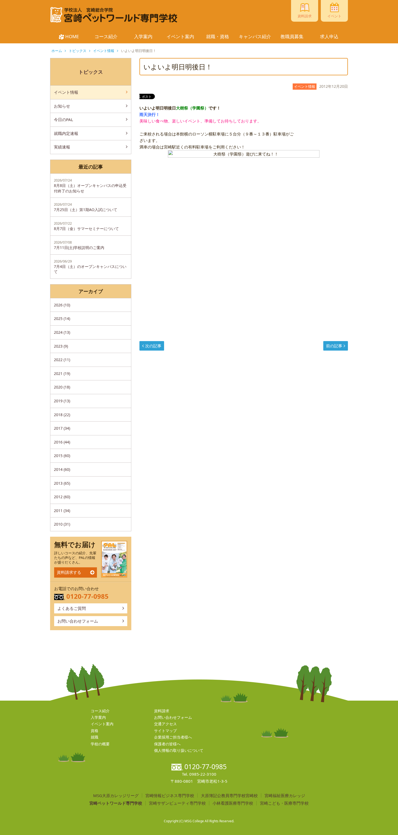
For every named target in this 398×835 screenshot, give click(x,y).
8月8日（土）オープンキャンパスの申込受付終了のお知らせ (90, 185)
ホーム (56, 50)
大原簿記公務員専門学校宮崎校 (229, 795)
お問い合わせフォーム (77, 621)
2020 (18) (62, 387)
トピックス (77, 50)
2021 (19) (62, 373)
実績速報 (62, 147)
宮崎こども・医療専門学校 (284, 803)
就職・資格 (217, 36)
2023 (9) (61, 346)
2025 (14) (62, 318)
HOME (72, 36)
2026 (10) (62, 305)
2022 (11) (62, 359)
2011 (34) (62, 510)
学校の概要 (100, 743)
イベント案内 (180, 36)
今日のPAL (63, 119)
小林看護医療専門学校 (233, 803)
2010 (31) (62, 524)
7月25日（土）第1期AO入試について (85, 207)
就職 (94, 737)
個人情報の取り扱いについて (178, 750)
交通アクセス (165, 723)
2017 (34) (62, 428)
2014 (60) (62, 469)
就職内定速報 (66, 133)
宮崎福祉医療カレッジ (285, 795)
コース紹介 (106, 36)
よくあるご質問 (71, 608)
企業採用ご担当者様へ (173, 737)
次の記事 (153, 345)
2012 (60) (62, 496)
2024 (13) (62, 332)
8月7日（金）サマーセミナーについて (86, 226)
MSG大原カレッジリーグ (116, 795)
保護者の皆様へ (167, 743)
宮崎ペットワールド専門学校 (115, 803)
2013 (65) (62, 483)
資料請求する (69, 572)
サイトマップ (165, 730)
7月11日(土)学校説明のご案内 (79, 245)
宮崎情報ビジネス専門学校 (169, 795)
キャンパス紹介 (255, 36)
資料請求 (161, 710)
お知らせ (62, 106)
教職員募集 (292, 36)
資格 (94, 730)
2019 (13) (62, 400)
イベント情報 (103, 50)
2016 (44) (62, 442)
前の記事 (334, 345)
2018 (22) (62, 414)
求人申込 (329, 36)
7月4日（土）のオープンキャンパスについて (90, 266)
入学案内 (143, 36)
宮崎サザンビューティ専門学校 (177, 803)
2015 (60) (62, 455)
